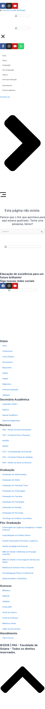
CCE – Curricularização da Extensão (17, 452)
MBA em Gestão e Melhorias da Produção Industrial (19, 553)
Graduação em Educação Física (15, 485)
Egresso (5, 410)
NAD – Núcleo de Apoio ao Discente (16, 463)
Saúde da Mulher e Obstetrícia (14, 578)
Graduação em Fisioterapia (13, 502)
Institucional (7, 351)
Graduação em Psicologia (12, 513)
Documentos (7, 362)
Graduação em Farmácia (12, 496)
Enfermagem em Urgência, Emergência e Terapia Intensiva (22, 528)
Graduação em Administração (14, 474)
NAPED (5, 446)
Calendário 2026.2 (10, 404)
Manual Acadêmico (10, 415)
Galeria (5, 379)
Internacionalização (10, 390)
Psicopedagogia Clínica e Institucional (17, 573)
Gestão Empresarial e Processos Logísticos (20, 541)
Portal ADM (7, 607)
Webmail (5, 596)
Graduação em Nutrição (12, 507)
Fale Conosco (8, 638)
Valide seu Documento (11, 629)
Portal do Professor (10, 618)
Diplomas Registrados (11, 421)
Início (4, 346)
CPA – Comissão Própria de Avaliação (17, 457)
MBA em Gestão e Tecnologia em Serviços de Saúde (20, 561)
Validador (6, 395)
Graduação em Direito (11, 480)
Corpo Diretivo (8, 357)
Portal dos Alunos (9, 612)
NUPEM (5, 441)
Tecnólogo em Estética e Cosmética (17, 518)
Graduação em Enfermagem (13, 491)
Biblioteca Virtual (9, 623)
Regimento (6, 384)
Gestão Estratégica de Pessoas (15, 546)
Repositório (7, 368)
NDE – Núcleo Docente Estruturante (16, 430)
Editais (5, 373)
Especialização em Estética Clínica (16, 535)
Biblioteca (6, 590)
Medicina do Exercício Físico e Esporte (18, 567)
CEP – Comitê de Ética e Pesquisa (16, 435)
